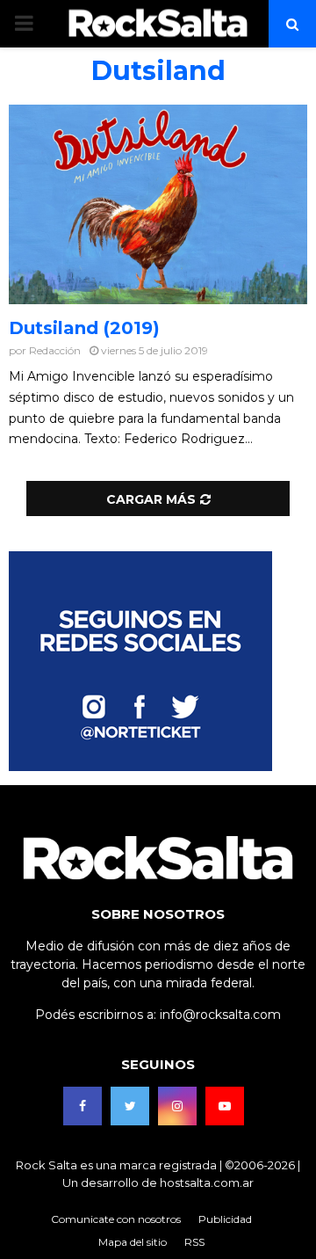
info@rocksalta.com (220, 1014)
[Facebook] (82, 1106)
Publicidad (225, 1219)
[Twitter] (130, 1106)
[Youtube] (224, 1106)
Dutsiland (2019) (84, 327)
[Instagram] (177, 1106)
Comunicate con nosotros (116, 1219)
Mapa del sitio (132, 1241)
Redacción (55, 350)
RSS (194, 1241)
